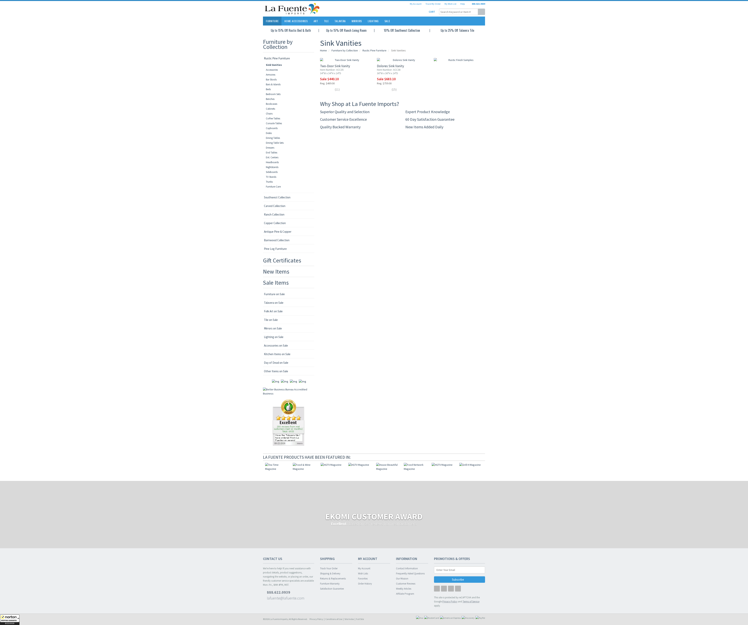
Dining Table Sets (275, 142)
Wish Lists (363, 573)
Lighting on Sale (273, 337)
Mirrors (357, 21)
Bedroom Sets (273, 94)
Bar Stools (271, 79)
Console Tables (274, 123)
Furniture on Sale (274, 294)
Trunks (269, 181)
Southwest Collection (277, 197)
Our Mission (402, 578)
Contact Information (407, 568)
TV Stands (271, 177)
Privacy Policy (316, 619)
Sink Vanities (274, 65)
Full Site (360, 619)
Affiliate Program (405, 593)
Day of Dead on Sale (276, 362)
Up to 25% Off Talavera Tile (457, 30)
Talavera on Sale (273, 303)
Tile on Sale (271, 320)
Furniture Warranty (330, 583)
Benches (270, 99)
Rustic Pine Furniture (277, 58)
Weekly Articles (403, 588)
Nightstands (272, 167)
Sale (387, 21)
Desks (269, 133)
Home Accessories (296, 21)
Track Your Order (329, 568)
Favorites (363, 578)
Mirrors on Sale (273, 328)
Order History (365, 583)
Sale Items (276, 282)
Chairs (269, 113)
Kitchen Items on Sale (277, 354)
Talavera (340, 21)
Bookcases (271, 104)
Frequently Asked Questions (410, 573)
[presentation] (477, 457)
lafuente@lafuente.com (285, 598)
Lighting (373, 21)
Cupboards (272, 128)
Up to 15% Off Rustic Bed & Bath (291, 30)
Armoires (270, 74)
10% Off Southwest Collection (402, 30)
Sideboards (272, 172)
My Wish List (450, 3)
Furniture (272, 21)
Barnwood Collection (276, 240)
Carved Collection (274, 206)
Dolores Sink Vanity (390, 66)
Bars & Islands (273, 84)
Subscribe (458, 579)
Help (462, 3)
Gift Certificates (282, 260)
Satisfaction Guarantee (332, 588)
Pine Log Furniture (275, 249)
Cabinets (270, 108)
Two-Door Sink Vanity (335, 66)
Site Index (349, 619)
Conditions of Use (333, 619)
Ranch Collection (274, 214)
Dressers (270, 147)
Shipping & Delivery (330, 573)
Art (316, 21)
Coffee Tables (273, 118)
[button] (9, 619)
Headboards (272, 162)
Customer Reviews (405, 583)
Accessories (272, 69)
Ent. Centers (272, 157)
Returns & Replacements (333, 578)
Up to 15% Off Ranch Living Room (346, 30)
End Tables (271, 152)
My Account (416, 3)
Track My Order (433, 3)
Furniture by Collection (278, 44)
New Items (276, 271)
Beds (268, 89)
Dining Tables (273, 138)
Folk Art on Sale (273, 311)
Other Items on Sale (276, 371)
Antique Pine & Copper (277, 231)
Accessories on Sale (276, 345)
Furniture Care (273, 186)
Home (323, 50)
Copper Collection (275, 223)
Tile (326, 21)
